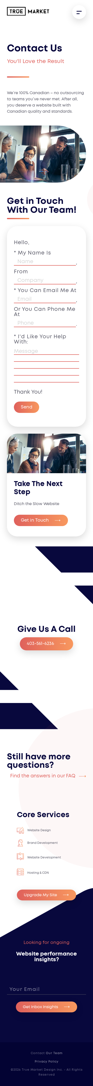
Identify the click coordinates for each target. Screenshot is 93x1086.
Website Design (39, 830)
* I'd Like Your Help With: (40, 339)
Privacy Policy (47, 1061)
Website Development (44, 857)
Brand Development (42, 842)
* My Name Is (45, 252)
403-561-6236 (40, 643)
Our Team (54, 1053)
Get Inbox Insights (40, 1007)
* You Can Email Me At (45, 295)
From (45, 276)
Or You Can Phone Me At (45, 317)
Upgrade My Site (40, 895)
